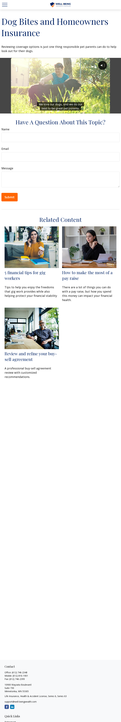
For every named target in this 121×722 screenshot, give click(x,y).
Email (5, 149)
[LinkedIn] (12, 707)
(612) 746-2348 (19, 672)
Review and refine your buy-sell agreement (31, 356)
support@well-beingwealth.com (21, 701)
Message (7, 168)
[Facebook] (7, 707)
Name (5, 129)
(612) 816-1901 (20, 675)
